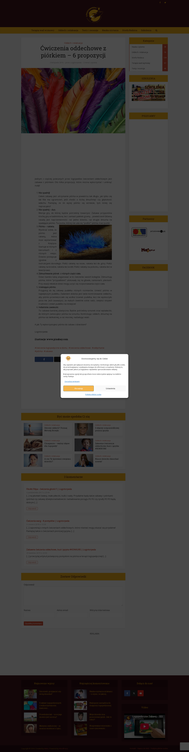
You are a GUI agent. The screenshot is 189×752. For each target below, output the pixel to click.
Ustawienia (110, 388)
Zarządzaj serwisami (72, 381)
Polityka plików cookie (93, 394)
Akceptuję (78, 388)
